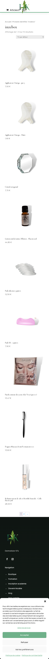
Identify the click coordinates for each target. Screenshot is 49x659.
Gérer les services (23, 628)
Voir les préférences (24, 649)
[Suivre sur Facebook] (7, 559)
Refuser (24, 642)
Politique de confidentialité (32, 655)
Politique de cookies (13, 655)
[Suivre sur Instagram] (12, 559)
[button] (45, 601)
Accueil (8, 21)
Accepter (24, 635)
